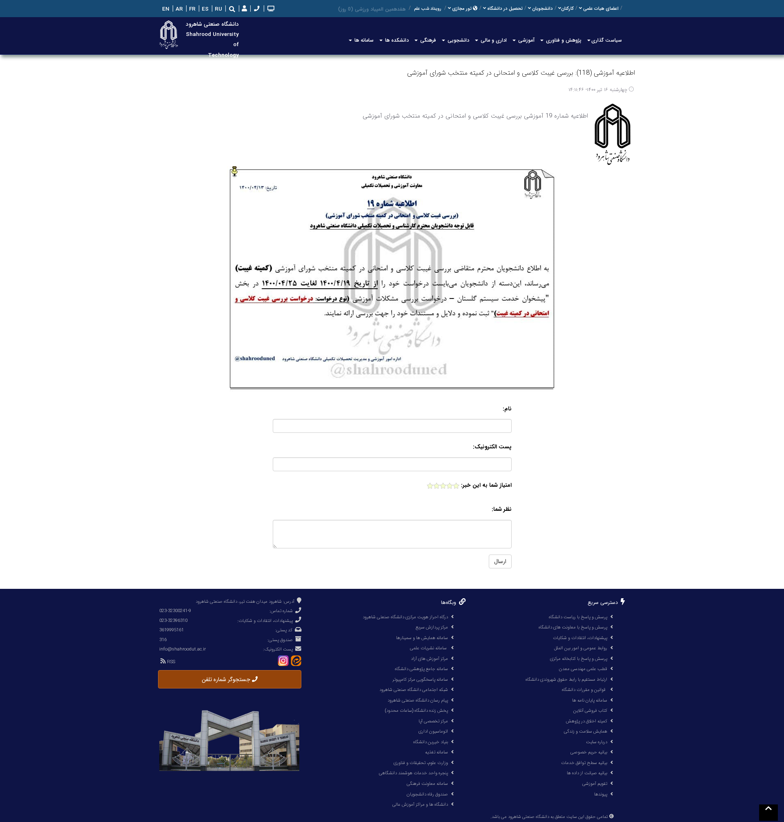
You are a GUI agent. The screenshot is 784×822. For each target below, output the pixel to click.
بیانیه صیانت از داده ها (587, 773)
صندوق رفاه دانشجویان (427, 794)
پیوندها (600, 794)
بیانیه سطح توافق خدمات (584, 762)
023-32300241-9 (175, 611)
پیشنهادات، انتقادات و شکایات (580, 638)
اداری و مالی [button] (493, 40)
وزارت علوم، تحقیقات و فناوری (421, 762)
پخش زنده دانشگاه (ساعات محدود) (416, 710)
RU (217, 9)
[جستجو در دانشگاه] (232, 9)
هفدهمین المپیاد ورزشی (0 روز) (371, 9)
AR (178, 9)
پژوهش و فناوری (562, 40)
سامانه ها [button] (363, 40)
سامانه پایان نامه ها (589, 700)
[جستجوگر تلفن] (255, 9)
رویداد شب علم (427, 8)
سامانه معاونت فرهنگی (427, 783)
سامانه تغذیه (436, 752)
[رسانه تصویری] (270, 9)
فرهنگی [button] (427, 40)
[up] (768, 812)
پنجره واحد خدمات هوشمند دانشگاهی (413, 773)
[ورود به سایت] (243, 9)
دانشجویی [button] (457, 40)
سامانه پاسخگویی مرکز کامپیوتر (420, 679)
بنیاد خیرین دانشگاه (430, 742)
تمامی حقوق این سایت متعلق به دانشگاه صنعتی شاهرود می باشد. (549, 816)
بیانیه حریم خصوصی (588, 752)
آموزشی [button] (526, 40)
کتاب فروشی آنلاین (590, 710)
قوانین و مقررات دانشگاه (584, 689)
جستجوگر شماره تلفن (227, 679)
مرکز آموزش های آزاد (429, 658)
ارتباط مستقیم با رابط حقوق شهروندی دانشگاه (566, 679)
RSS (170, 662)
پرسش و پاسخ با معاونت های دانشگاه (573, 627)
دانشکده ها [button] (396, 40)
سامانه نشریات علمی (429, 648)
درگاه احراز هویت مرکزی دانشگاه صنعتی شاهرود (405, 617)
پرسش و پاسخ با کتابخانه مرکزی (578, 658)
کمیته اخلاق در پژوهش (586, 721)
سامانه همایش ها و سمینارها (422, 638)
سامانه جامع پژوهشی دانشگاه (421, 669)
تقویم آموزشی (594, 783)
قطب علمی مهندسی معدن (583, 669)
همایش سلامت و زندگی (585, 731)
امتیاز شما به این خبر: (486, 485)
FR (191, 9)
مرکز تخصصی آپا (433, 721)
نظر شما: (502, 509)
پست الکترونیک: (492, 447)
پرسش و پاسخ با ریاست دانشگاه (578, 617)
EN (164, 9)
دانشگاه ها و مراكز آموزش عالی (420, 804)
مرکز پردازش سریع (432, 627)
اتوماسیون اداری (433, 731)
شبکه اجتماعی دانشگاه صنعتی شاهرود (413, 689)
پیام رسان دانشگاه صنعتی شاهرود (418, 700)
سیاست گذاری (606, 40)
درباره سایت (596, 742)
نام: (507, 409)
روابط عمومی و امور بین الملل (580, 648)
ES (204, 9)
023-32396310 (173, 620)
